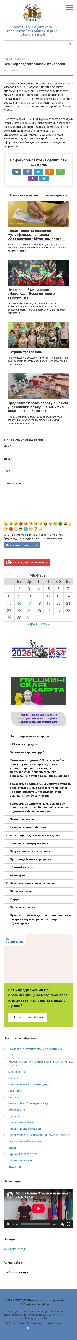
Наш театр (14, 1090)
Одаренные (15, 1116)
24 (29, 610)
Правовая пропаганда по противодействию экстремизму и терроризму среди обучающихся (40, 919)
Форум (14, 899)
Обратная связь (21, 891)
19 (49, 603)
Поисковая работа (20, 1122)
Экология (14, 1166)
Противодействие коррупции (30, 859)
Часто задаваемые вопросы (29, 736)
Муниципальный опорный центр (29, 1084)
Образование (17, 1109)
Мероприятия (11, 70)
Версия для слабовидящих (30, 562)
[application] (38, 1208)
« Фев (32, 624)
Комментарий (12, 483)
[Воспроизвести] (8, 1224)
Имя (7, 446)
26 (49, 610)
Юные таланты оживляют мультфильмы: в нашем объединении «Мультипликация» (36, 235)
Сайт (7, 471)
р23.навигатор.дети (24, 744)
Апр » (45, 624)
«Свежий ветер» (21, 867)
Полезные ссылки (22, 907)
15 (9, 603)
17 (29, 603)
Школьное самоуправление (29, 843)
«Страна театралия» (25, 352)
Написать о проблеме (28, 1017)
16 (19, 603)
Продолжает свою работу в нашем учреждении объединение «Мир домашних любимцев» (38, 407)
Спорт (12, 1147)
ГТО (11, 1055)
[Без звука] (62, 1224)
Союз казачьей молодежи (25, 1141)
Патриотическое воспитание (30, 851)
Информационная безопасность (32, 883)
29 (9, 618)
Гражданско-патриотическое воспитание (35, 1049)
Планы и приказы (22, 819)
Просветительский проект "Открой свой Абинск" (39, 1135)
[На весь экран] (68, 1224)
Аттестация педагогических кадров (35, 835)
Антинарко (17, 875)
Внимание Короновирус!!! (27, 752)
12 (49, 596)
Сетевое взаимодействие (28, 827)
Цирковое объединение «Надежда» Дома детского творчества (31, 294)
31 (29, 618)
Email (8, 458)
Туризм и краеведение (22, 1154)
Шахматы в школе (20, 1160)
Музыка (13, 1078)
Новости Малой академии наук (28, 1103)
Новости (13, 1097)
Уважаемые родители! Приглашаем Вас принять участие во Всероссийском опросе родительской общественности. (40, 807)
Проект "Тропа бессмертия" (26, 1128)
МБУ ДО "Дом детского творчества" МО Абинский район (33, 29)
